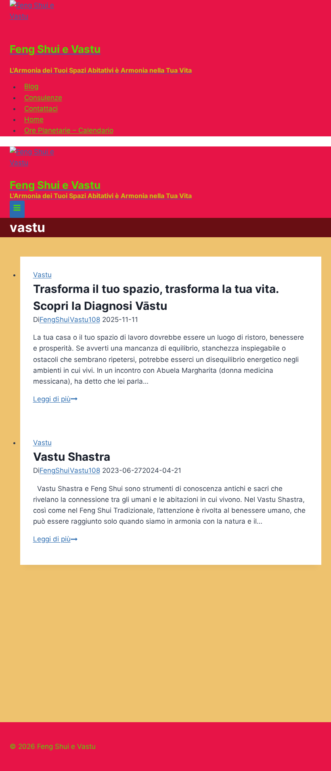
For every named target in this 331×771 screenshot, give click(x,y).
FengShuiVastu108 (70, 320)
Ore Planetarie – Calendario (68, 130)
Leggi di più (55, 399)
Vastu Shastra (71, 457)
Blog (31, 87)
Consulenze (43, 98)
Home (34, 119)
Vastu (42, 275)
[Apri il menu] (17, 209)
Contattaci (41, 108)
